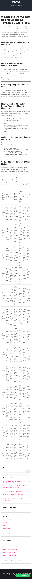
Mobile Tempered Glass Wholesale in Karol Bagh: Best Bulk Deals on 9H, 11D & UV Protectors (16, 490)
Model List (5, 546)
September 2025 (7, 519)
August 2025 (6, 522)
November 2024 (7, 533)
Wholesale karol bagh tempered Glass (12, 560)
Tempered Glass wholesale (9, 555)
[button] (22, 575)
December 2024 (7, 531)
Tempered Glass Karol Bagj (10, 549)
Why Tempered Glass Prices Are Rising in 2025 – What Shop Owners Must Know (16, 482)
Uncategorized (6, 558)
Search (5, 468)
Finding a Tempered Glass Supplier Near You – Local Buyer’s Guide (16, 495)
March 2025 (6, 525)
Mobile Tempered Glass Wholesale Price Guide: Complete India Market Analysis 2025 (15, 486)
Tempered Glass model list (9, 552)
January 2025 (6, 528)
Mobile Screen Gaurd (8, 544)
